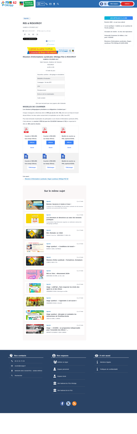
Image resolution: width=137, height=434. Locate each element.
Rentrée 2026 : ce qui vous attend (114, 22)
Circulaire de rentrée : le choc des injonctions (118, 31)
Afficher (32, 142)
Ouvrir (32, 147)
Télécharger (32, 167)
